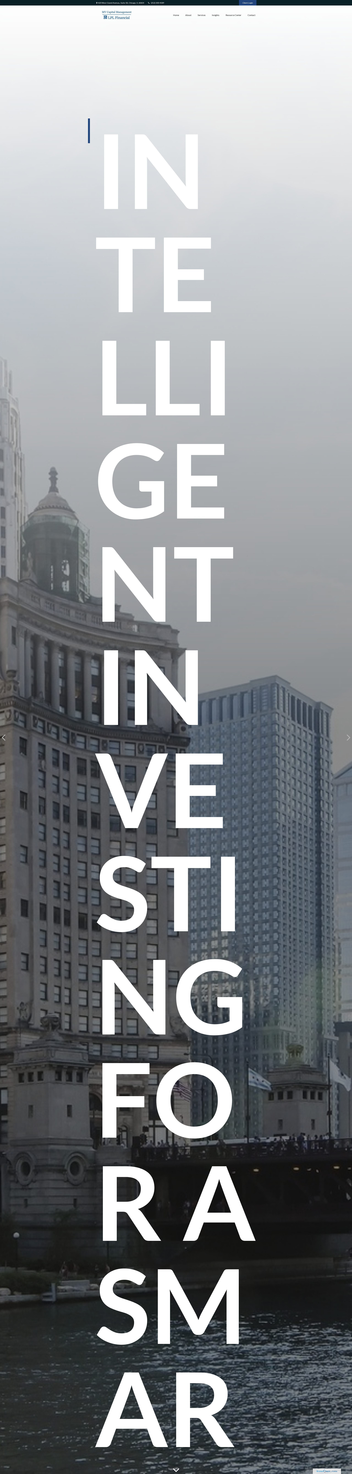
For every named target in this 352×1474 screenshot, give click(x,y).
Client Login (248, 3)
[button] (176, 15)
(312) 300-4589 (157, 3)
